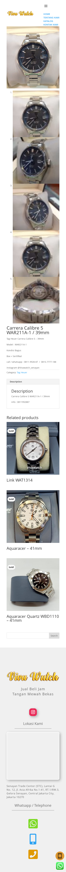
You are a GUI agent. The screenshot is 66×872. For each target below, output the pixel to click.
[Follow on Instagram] (33, 712)
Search (54, 635)
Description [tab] (16, 381)
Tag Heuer (22, 372)
